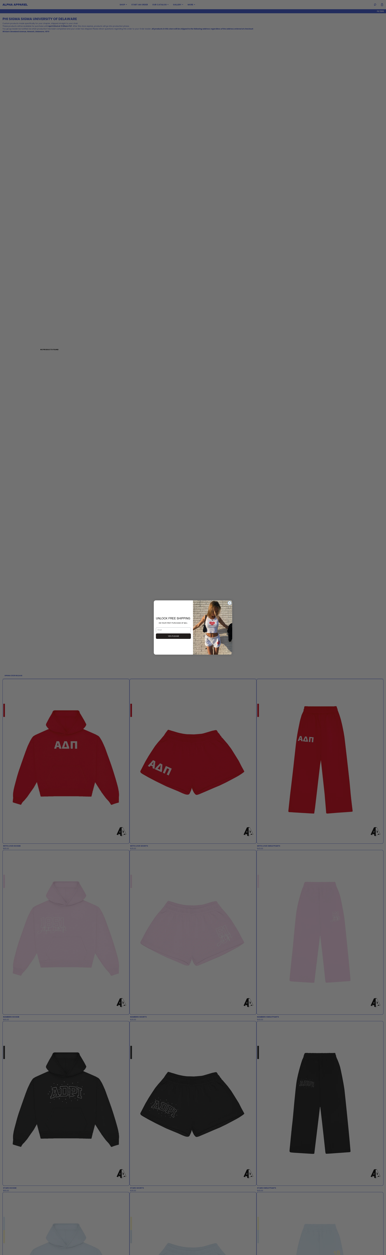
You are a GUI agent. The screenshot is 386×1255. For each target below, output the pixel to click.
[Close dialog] (229, 603)
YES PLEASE (173, 636)
